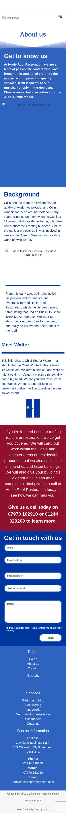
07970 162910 (33, 772)
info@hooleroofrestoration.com (33, 782)
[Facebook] (6, 6)
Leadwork (33, 709)
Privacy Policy (33, 800)
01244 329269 (33, 763)
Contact (33, 668)
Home (33, 659)
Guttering (33, 723)
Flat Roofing (33, 705)
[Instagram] (15, 6)
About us (33, 663)
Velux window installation (33, 714)
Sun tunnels (33, 719)
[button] (60, 16)
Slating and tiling (33, 700)
